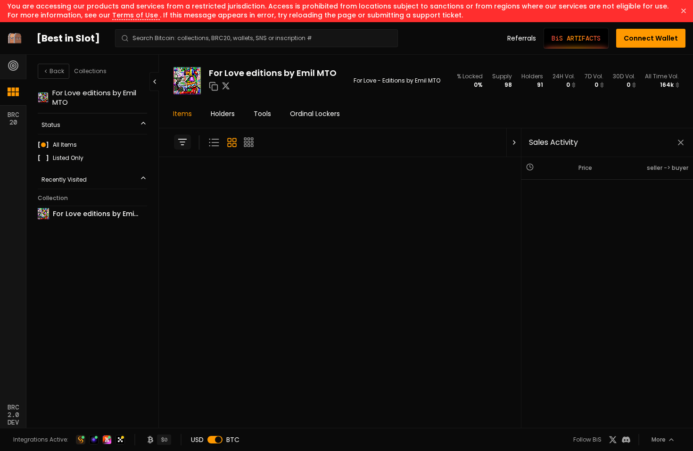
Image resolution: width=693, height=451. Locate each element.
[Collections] (13, 92)
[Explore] (13, 65)
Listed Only (68, 158)
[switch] (215, 439)
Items (182, 113)
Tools (262, 113)
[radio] (43, 145)
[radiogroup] (92, 151)
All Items (65, 145)
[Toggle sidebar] (182, 142)
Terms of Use (136, 15)
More (659, 439)
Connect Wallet (651, 38)
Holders (223, 113)
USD (197, 439)
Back (57, 71)
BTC (232, 439)
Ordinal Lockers (315, 113)
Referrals (521, 38)
